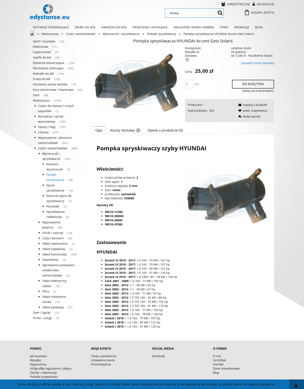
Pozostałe (52, 206)
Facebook (158, 356)
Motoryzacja (41, 100)
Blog (216, 373)
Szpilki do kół (42, 57)
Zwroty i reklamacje (43, 373)
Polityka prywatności (44, 377)
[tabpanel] (183, 236)
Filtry (45, 291)
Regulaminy (38, 364)
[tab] (99, 130)
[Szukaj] (220, 13)
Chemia (43, 132)
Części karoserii (53, 238)
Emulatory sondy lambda (50, 84)
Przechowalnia (101, 364)
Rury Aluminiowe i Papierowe (53, 90)
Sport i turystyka (44, 41)
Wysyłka (35, 360)
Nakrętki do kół (43, 73)
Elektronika (40, 47)
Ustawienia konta (103, 360)
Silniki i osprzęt (52, 233)
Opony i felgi (47, 127)
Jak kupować (38, 356)
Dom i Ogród (41, 313)
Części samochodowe (52, 148)
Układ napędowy (53, 249)
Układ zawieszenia (55, 243)
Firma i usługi (42, 318)
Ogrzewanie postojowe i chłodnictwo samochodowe (58, 270)
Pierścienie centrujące (48, 68)
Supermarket (42, 52)
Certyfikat (219, 360)
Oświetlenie (50, 260)
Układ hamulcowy (54, 254)
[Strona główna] (49, 12)
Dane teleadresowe (226, 368)
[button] (252, 105)
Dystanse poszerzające (48, 63)
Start (36, 95)
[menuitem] (51, 27)
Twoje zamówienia (103, 356)
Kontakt (218, 364)
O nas (217, 356)
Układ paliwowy (53, 307)
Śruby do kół (41, 79)
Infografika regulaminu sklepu (51, 368)
